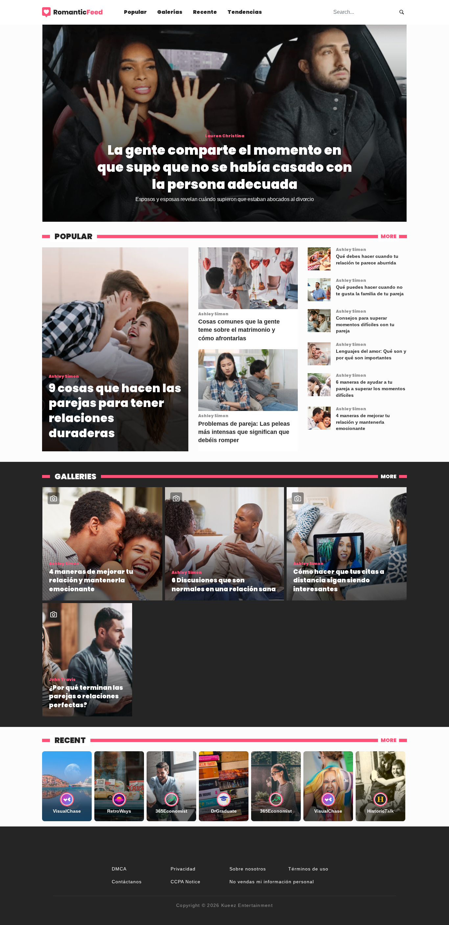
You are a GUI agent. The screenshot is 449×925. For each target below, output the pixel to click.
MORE (388, 236)
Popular (135, 12)
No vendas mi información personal (271, 881)
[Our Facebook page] (224, 845)
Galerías (169, 12)
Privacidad (183, 868)
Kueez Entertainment (247, 905)
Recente (205, 12)
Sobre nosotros (247, 868)
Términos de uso (308, 868)
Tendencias (244, 12)
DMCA (119, 868)
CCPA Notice (186, 881)
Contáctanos (127, 881)
